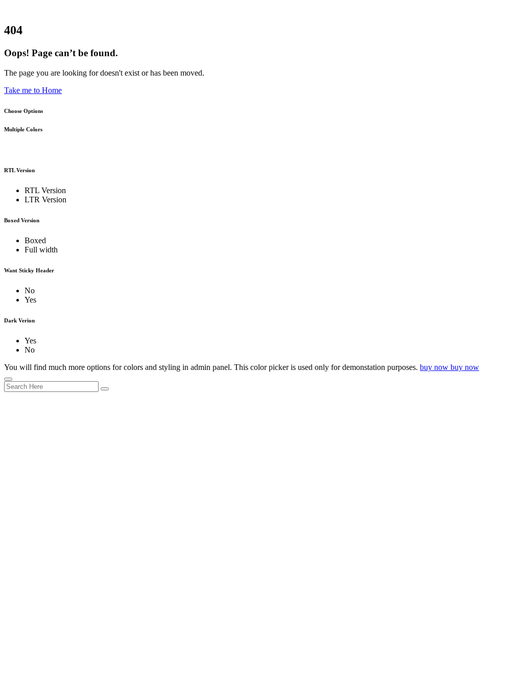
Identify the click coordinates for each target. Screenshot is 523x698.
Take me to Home (33, 90)
